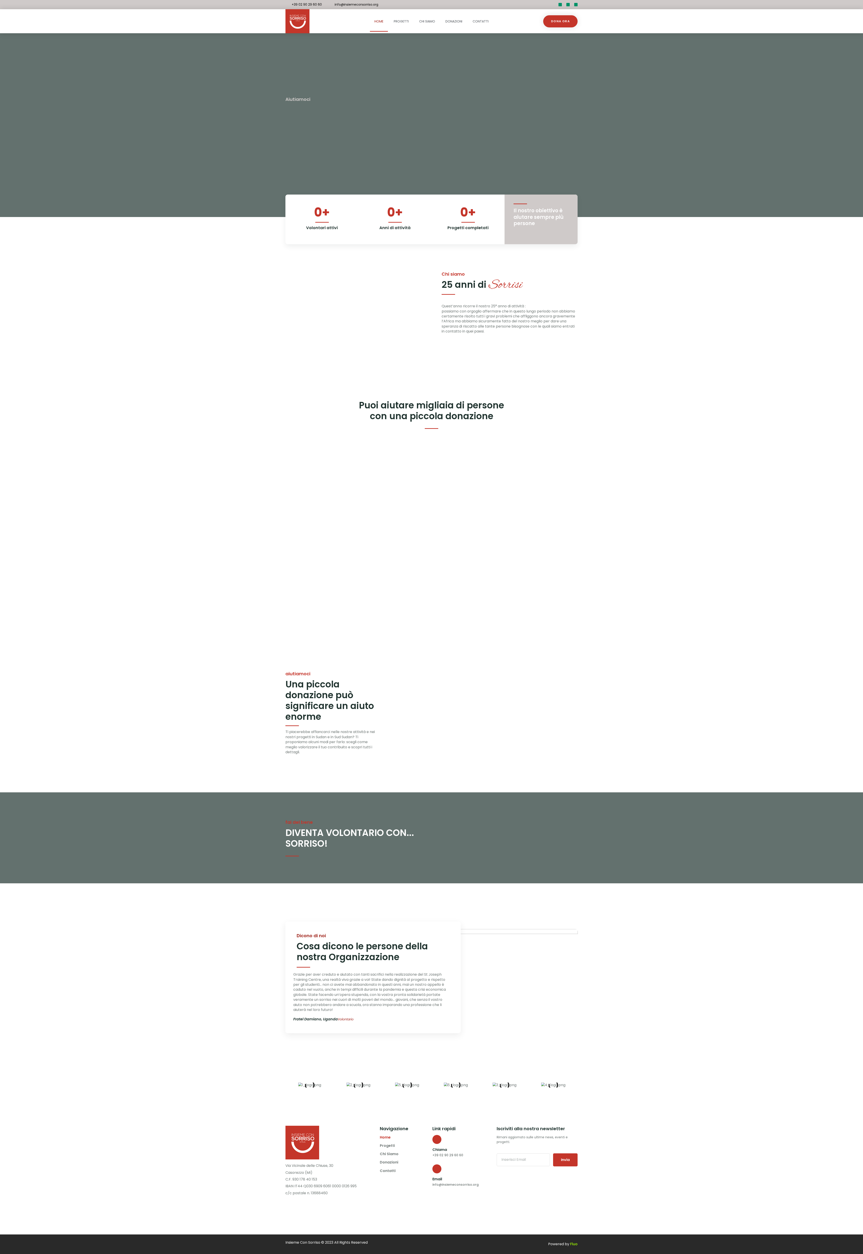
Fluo (574, 1244)
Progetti (401, 21)
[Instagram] (297, 1205)
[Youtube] (576, 4)
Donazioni (453, 21)
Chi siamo (427, 21)
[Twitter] (560, 4)
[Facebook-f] (568, 4)
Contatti (481, 21)
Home (378, 21)
